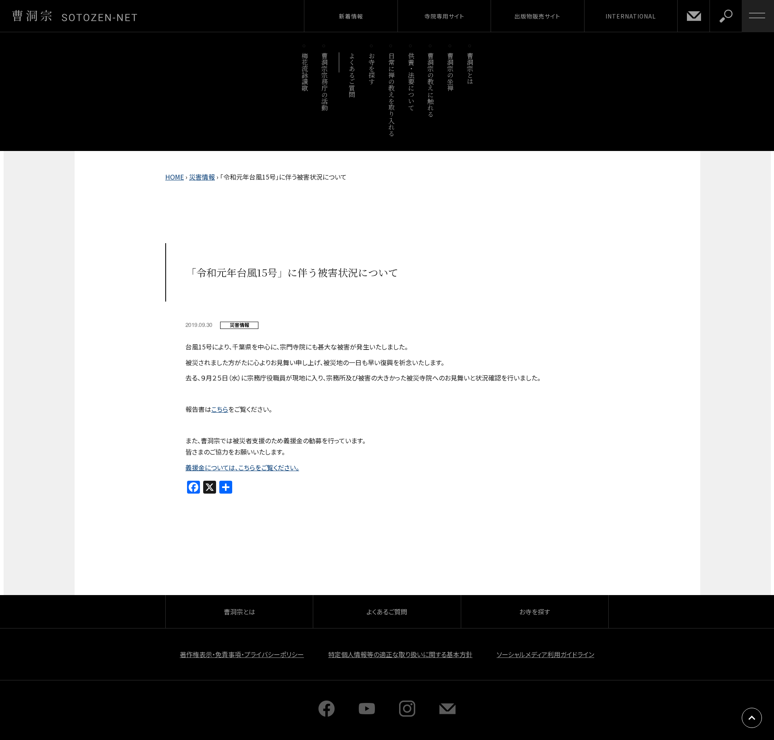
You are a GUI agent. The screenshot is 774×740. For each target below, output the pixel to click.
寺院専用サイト (444, 16)
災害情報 (202, 177)
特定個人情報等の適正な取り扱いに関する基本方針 (400, 654)
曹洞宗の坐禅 (450, 71)
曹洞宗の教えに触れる (430, 84)
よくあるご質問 (352, 75)
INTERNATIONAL (630, 16)
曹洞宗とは (470, 68)
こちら (219, 409)
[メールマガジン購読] (447, 714)
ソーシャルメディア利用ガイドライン (545, 654)
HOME (174, 177)
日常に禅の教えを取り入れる (391, 94)
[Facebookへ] (326, 714)
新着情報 (351, 16)
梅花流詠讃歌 (304, 71)
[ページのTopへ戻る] (752, 718)
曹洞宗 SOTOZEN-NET (74, 15)
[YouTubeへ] (367, 714)
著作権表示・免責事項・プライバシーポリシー (242, 654)
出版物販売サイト (537, 16)
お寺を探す (372, 68)
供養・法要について (411, 81)
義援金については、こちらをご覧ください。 (242, 467)
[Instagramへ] (407, 714)
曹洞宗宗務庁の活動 (324, 81)
